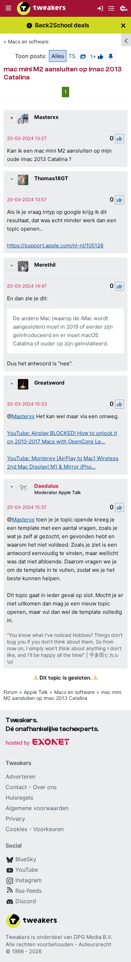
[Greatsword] (23, 384)
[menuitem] (100, 8)
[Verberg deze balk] (123, 25)
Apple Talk (36, 692)
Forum (10, 692)
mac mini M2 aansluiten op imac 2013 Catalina (62, 695)
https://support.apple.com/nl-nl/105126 (55, 245)
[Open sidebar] (126, 40)
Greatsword (49, 382)
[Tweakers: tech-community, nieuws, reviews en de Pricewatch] (41, 8)
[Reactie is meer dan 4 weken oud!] (26, 138)
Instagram (28, 880)
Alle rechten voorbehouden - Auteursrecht (58, 944)
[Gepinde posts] (111, 56)
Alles (57, 55)
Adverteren (20, 776)
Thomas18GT (51, 178)
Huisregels (19, 797)
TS (71, 55)
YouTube (26, 869)
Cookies (16, 829)
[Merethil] (23, 266)
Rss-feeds (28, 890)
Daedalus (46, 486)
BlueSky (25, 859)
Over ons (45, 787)
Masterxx (46, 117)
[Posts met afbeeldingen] (83, 56)
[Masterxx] (23, 118)
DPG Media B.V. (93, 937)
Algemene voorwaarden (37, 808)
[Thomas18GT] (23, 180)
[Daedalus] (23, 487)
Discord (25, 901)
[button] (8, 8)
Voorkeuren (48, 829)
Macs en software (28, 41)
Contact (16, 787)
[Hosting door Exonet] (37, 743)
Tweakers (18, 937)
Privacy (15, 818)
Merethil (45, 264)
